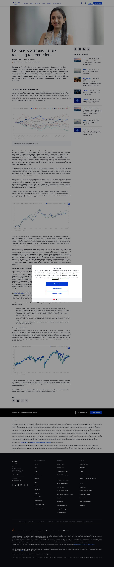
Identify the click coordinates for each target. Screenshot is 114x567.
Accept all (57, 284)
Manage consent (57, 293)
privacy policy (66, 278)
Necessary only (57, 288)
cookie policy (55, 278)
